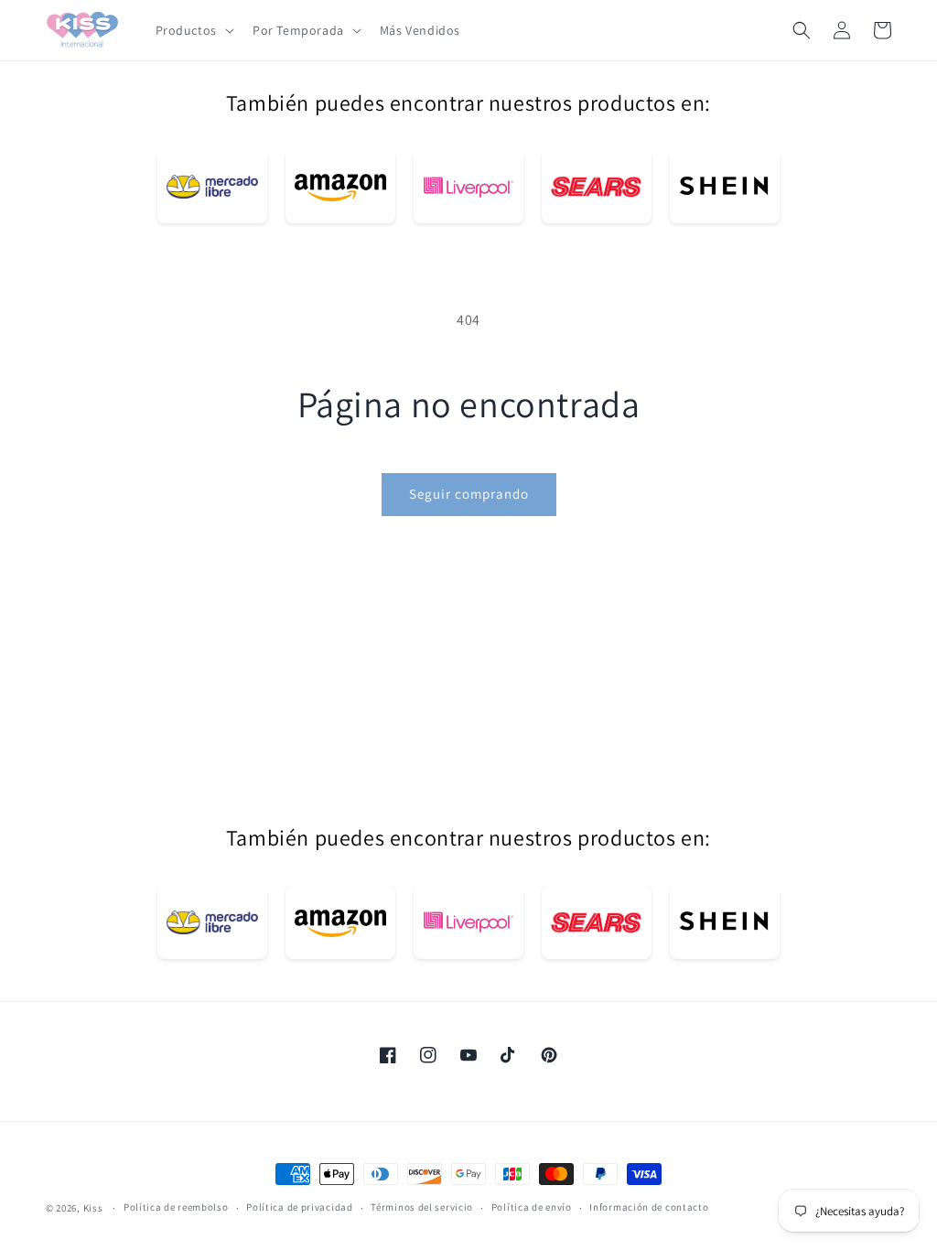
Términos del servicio (422, 1207)
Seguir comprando (469, 493)
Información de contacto (648, 1207)
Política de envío (531, 1207)
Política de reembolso (176, 1207)
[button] (193, 30)
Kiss (94, 1208)
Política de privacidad (299, 1207)
